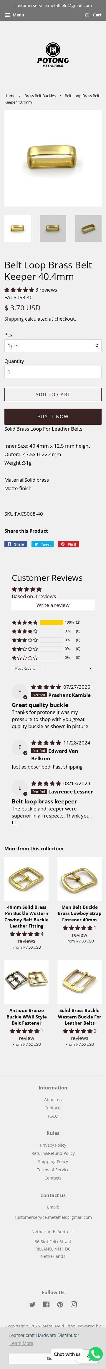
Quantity (14, 361)
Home (9, 95)
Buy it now (53, 416)
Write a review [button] (53, 605)
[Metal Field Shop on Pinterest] (60, 1305)
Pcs (8, 334)
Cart (97, 15)
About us (53, 1099)
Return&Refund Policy (53, 1153)
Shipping (14, 319)
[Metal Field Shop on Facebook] (46, 1305)
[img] (46, 686)
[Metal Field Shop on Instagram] (73, 1305)
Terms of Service (53, 1169)
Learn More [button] (21, 1343)
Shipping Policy (53, 1161)
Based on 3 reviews (34, 596)
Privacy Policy (53, 1145)
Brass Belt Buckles (40, 95)
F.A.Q (53, 1116)
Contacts (53, 1108)
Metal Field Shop (58, 1326)
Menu (17, 15)
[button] (19, 289)
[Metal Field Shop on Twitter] (32, 1305)
